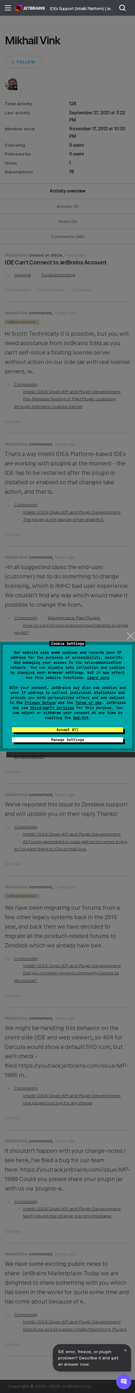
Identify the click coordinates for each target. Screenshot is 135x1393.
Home (30, 8)
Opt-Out (81, 717)
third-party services (52, 707)
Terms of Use (88, 702)
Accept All (67, 729)
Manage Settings (67, 739)
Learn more (98, 677)
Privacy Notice (40, 702)
